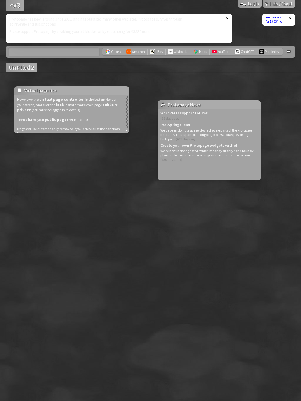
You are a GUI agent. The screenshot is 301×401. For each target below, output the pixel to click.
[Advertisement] (116, 28)
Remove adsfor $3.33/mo (274, 19)
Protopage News (184, 104)
